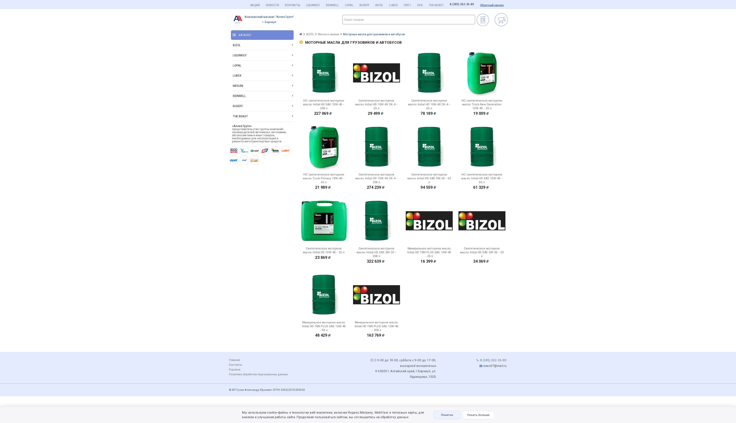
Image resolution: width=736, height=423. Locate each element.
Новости (272, 5)
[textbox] (409, 19)
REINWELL (332, 5)
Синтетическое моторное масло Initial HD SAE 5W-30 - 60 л (429, 178)
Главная (234, 360)
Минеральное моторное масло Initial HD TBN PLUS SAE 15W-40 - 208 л (376, 326)
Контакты (292, 5)
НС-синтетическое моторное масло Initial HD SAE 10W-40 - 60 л (482, 178)
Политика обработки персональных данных (258, 374)
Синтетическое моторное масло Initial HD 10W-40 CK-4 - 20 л (376, 104)
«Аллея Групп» (242, 126)
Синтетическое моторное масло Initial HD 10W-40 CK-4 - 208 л (376, 178)
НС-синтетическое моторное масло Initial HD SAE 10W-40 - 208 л (323, 104)
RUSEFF (365, 5)
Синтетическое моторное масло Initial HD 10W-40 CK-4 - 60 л (429, 104)
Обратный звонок (492, 5)
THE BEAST (436, 5)
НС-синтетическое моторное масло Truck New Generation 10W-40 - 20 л (482, 104)
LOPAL (349, 5)
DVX (420, 5)
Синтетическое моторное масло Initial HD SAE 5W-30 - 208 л (376, 252)
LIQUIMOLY (313, 5)
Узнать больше (478, 415)
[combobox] (408, 19)
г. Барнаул (269, 19)
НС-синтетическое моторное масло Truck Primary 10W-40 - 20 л (323, 178)
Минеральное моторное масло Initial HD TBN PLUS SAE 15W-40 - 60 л (324, 326)
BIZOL (379, 5)
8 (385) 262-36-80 (462, 4)
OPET (407, 5)
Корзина (235, 369)
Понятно (447, 415)
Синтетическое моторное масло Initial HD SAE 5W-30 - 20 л (482, 252)
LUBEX (393, 5)
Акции (255, 5)
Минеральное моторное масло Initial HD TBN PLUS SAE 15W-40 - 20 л (429, 252)
